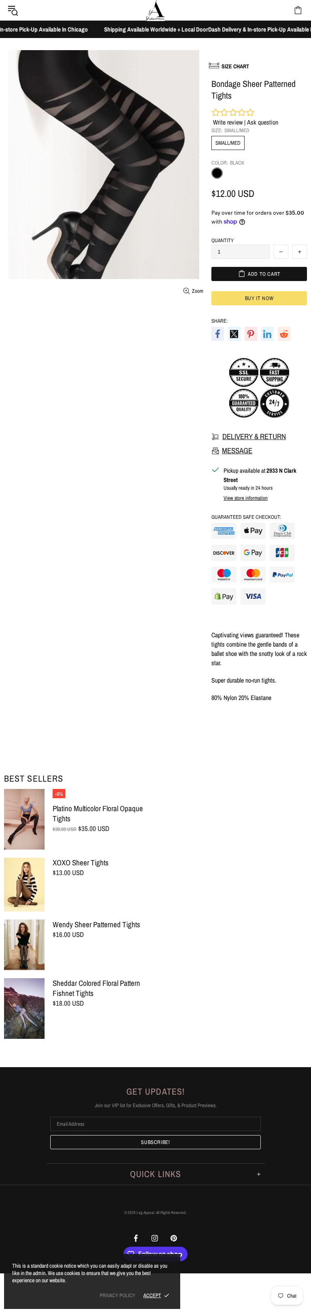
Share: (219, 320)
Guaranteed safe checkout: (246, 517)
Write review (228, 122)
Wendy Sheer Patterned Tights (96, 925)
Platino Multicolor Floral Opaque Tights (98, 813)
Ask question (262, 122)
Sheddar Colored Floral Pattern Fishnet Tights (96, 988)
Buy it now (259, 298)
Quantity (222, 240)
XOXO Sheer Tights (81, 863)
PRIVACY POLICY (117, 1295)
